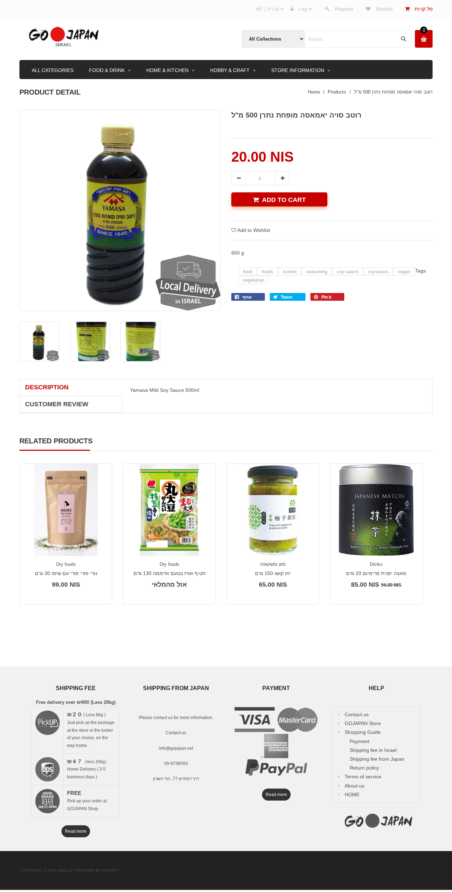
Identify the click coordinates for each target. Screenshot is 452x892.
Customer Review (56, 404)
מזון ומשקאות (273, 564)
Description (47, 387)
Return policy (364, 768)
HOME (352, 794)
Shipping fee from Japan (377, 759)
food (248, 271)
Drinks (376, 564)
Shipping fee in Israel (373, 750)
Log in (306, 9)
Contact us (176, 732)
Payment (359, 741)
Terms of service (363, 776)
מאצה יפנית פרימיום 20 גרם (376, 573)
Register (344, 9)
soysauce (378, 271)
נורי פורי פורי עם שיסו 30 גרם (66, 573)
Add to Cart (284, 199)
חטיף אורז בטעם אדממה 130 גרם (169, 573)
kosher (290, 271)
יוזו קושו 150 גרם (273, 573)
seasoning (317, 271)
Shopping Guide (363, 732)
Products (337, 92)
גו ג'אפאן (64, 870)
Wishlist (383, 9)
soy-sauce (348, 271)
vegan (404, 271)
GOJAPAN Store (363, 723)
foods (268, 271)
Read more (76, 831)
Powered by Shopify (97, 870)
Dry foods (66, 564)
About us (354, 786)
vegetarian (253, 280)
